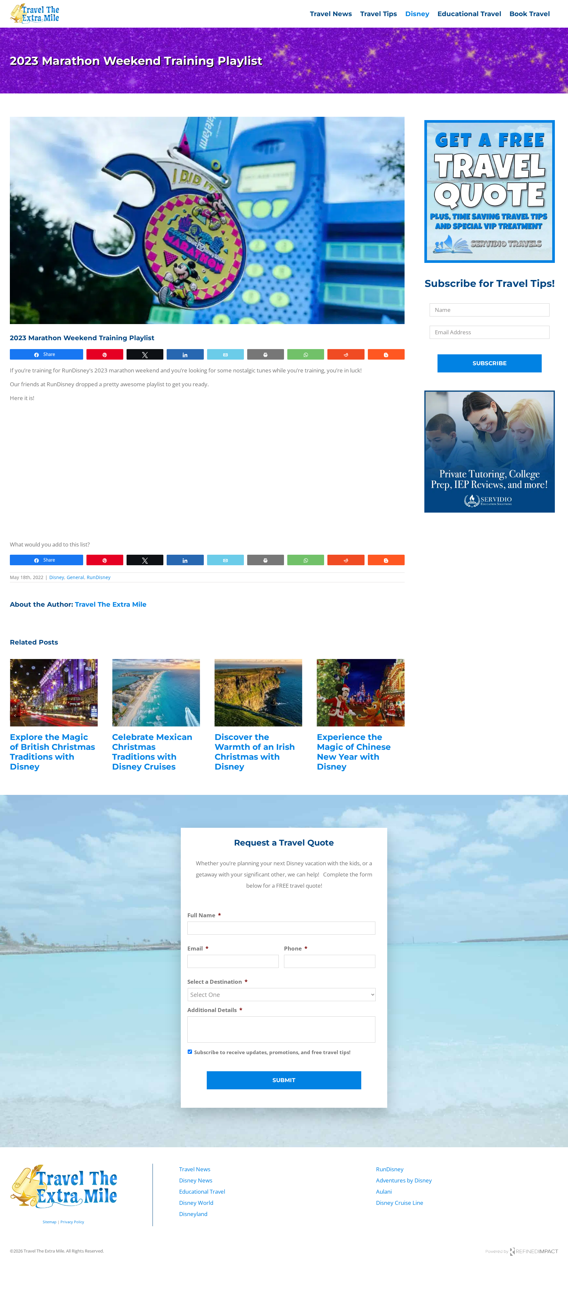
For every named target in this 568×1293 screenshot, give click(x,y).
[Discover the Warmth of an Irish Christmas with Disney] (258, 663)
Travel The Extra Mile (111, 604)
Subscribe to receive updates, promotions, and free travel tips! (272, 1052)
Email (197, 948)
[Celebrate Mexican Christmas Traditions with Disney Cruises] (156, 663)
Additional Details (214, 1010)
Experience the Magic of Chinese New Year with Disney (354, 752)
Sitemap (50, 1221)
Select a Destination (217, 981)
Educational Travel (202, 1191)
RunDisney (98, 577)
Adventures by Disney (404, 1180)
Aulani (384, 1191)
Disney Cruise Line (399, 1202)
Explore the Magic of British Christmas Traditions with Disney (52, 752)
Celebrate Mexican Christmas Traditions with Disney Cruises (152, 752)
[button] (15, 716)
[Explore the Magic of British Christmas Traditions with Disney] (54, 663)
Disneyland (193, 1214)
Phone (295, 948)
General (75, 577)
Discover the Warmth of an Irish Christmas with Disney (255, 752)
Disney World (196, 1202)
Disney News (195, 1180)
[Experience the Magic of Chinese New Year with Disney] (361, 663)
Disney (56, 577)
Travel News (194, 1169)
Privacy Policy (72, 1221)
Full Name (204, 915)
